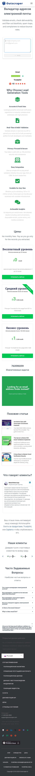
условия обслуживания (11, 767)
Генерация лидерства (11, 688)
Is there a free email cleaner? (11, 608)
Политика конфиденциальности (21, 762)
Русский (9, 656)
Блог (8, 753)
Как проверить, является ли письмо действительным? (15, 593)
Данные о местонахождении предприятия (14, 682)
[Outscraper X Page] (15, 730)
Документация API (9, 697)
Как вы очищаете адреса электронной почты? (15, 603)
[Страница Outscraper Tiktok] (3, 735)
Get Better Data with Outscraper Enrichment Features (21, 423)
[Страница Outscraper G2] (11, 735)
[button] (4, 497)
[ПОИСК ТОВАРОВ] (15, 735)
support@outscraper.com (9, 717)
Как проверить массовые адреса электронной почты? (13, 598)
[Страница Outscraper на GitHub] (3, 730)
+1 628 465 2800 (6, 715)
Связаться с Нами (25, 757)
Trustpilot (27, 526)
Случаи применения (10, 662)
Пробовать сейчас (17, 277)
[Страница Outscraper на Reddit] (7, 730)
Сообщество (17, 753)
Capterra (10, 529)
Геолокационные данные (12, 676)
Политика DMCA (27, 767)
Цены (4, 702)
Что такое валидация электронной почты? (14, 588)
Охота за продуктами (12, 526)
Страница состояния (10, 707)
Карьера (5, 762)
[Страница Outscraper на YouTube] (19, 730)
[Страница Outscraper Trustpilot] (27, 730)
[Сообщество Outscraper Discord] (23, 730)
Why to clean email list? (9, 611)
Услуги (5, 693)
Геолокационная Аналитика (14, 666)
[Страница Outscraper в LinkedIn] (11, 730)
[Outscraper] (13, 3)
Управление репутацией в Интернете (17, 671)
